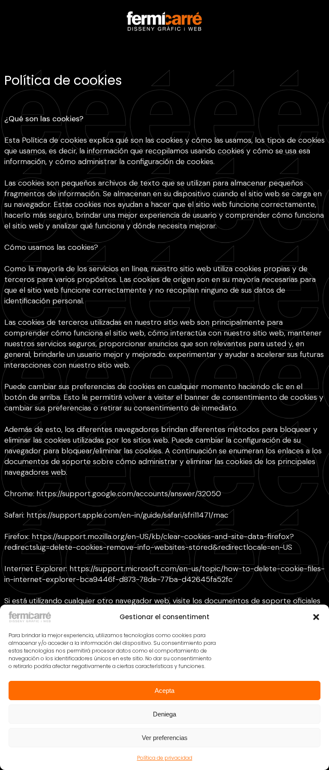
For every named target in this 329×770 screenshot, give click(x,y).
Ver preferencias (165, 737)
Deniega (164, 714)
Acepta (164, 690)
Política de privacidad (164, 757)
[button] (316, 617)
